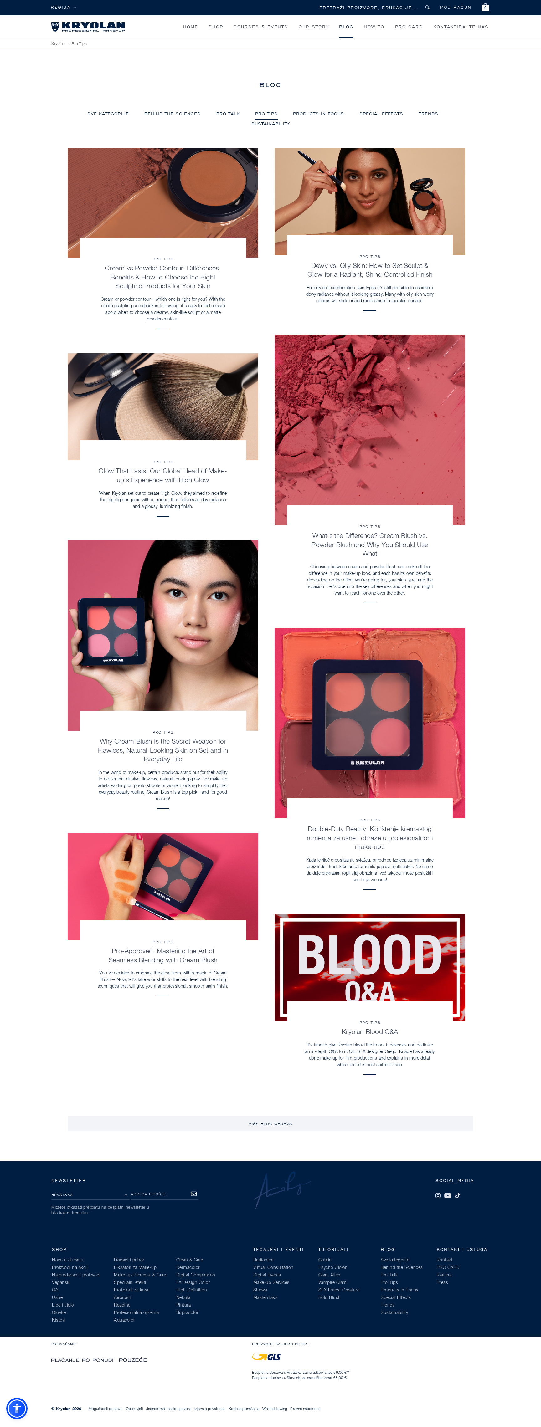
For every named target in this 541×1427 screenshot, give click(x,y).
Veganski (61, 1283)
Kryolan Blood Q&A (370, 1032)
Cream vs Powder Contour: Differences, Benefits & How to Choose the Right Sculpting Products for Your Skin (163, 277)
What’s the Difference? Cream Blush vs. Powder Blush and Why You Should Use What (370, 545)
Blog (346, 26)
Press (442, 1283)
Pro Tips (79, 44)
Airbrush (122, 1298)
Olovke (59, 1313)
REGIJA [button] (60, 7)
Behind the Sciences (172, 113)
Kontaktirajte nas (461, 26)
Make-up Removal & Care (140, 1275)
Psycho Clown (333, 1268)
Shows (260, 1290)
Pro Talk (228, 113)
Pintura (183, 1305)
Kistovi (59, 1320)
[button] (485, 8)
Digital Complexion (195, 1275)
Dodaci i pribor (129, 1260)
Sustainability (270, 123)
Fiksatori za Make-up (135, 1268)
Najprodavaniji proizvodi (76, 1275)
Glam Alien (329, 1275)
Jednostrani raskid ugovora (168, 1409)
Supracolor (187, 1313)
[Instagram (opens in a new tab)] (438, 1195)
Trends (428, 113)
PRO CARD (409, 26)
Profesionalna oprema (136, 1313)
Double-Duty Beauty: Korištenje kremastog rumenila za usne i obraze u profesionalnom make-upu (370, 838)
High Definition (191, 1290)
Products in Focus (318, 113)
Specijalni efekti (130, 1283)
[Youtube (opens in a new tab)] (447, 1195)
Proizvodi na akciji (70, 1268)
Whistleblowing (274, 1409)
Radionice (263, 1260)
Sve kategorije (108, 113)
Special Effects (381, 113)
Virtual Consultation (273, 1268)
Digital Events (267, 1275)
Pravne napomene (305, 1409)
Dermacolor (188, 1268)
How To (374, 26)
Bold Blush (329, 1298)
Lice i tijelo (63, 1305)
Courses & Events (261, 26)
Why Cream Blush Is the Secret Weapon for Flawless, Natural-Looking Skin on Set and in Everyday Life (163, 751)
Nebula (183, 1298)
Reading (122, 1305)
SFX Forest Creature (339, 1290)
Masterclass (265, 1298)
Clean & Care (189, 1260)
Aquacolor (124, 1320)
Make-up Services (271, 1283)
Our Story (314, 26)
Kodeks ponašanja (244, 1409)
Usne (57, 1298)
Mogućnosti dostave (106, 1409)
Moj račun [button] (455, 7)
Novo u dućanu (68, 1260)
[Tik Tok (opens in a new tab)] (457, 1195)
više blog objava (270, 1123)
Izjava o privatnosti (209, 1409)
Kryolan (58, 44)
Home (190, 26)
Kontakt (445, 1260)
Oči (55, 1290)
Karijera (444, 1275)
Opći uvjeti (134, 1409)
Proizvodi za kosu (132, 1290)
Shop (216, 26)
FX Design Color (193, 1283)
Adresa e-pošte (148, 1194)
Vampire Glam (332, 1283)
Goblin (325, 1260)
